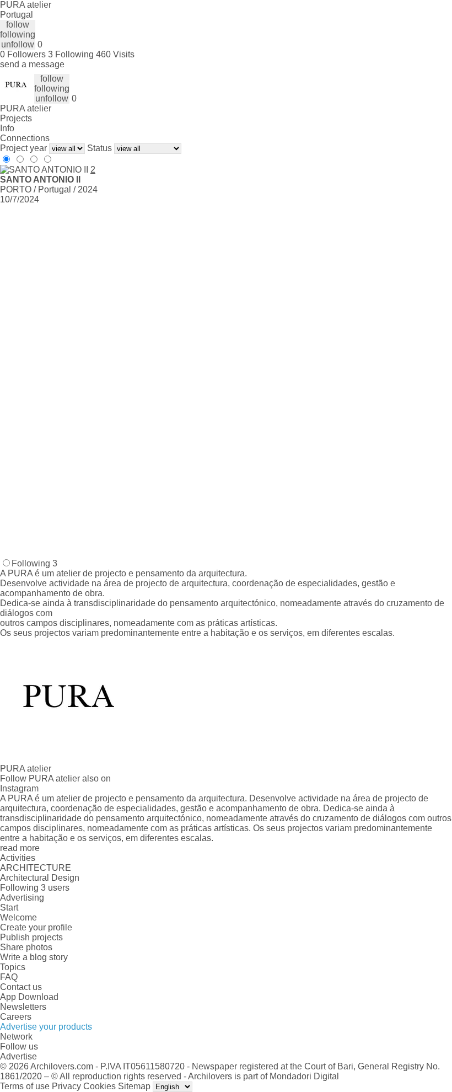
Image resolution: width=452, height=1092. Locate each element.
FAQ (9, 977)
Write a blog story (34, 957)
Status (99, 148)
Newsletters (23, 1006)
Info (7, 128)
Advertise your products (46, 1026)
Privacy (66, 1086)
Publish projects (31, 937)
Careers (15, 1016)
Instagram (19, 788)
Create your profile (36, 927)
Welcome (18, 917)
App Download (29, 997)
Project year (23, 148)
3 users (55, 887)
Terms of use (25, 1086)
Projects (16, 118)
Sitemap (134, 1086)
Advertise (18, 1056)
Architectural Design (39, 877)
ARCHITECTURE (35, 867)
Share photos (26, 947)
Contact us (21, 987)
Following (34, 563)
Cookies (99, 1086)
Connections (25, 138)
